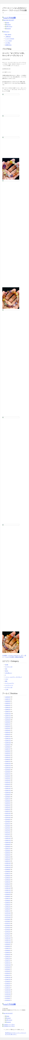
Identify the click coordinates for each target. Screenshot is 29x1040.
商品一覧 (8, 34)
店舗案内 (8, 44)
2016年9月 (7, 944)
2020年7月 (7, 848)
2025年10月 (8, 717)
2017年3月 (7, 931)
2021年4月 (7, 829)
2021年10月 (7, 817)
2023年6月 (7, 775)
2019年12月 (7, 863)
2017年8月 (7, 921)
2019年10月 (8, 867)
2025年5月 (7, 728)
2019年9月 (7, 869)
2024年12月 (8, 738)
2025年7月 (7, 724)
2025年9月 (7, 719)
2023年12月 (8, 763)
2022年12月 (7, 788)
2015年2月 (7, 973)
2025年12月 (8, 713)
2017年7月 (7, 923)
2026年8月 (7, 697)
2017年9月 (7, 919)
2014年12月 (7, 977)
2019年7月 (7, 873)
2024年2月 (7, 759)
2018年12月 (7, 888)
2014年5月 (7, 983)
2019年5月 (7, 877)
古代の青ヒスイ (8, 673)
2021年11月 (7, 815)
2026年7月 (7, 699)
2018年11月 (7, 890)
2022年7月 (7, 798)
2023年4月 (7, 780)
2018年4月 (7, 904)
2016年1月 (7, 960)
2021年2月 (7, 834)
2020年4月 (7, 854)
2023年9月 (7, 769)
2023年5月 (7, 778)
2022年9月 (7, 794)
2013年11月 (7, 992)
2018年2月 (7, 908)
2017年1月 (7, 935)
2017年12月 (7, 913)
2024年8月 (7, 746)
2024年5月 (7, 753)
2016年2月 (7, 958)
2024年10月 (8, 742)
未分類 (6, 664)
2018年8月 (7, 896)
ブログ (7, 42)
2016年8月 (7, 946)
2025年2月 (7, 734)
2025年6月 (7, 726)
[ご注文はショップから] (8, 1024)
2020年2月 (7, 859)
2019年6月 (7, 875)
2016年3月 (7, 956)
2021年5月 (7, 827)
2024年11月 (7, 740)
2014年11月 (7, 979)
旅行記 (6, 670)
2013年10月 (8, 994)
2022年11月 (7, 790)
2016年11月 (7, 940)
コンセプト (9, 38)
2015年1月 (7, 975)
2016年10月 (8, 942)
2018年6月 (7, 900)
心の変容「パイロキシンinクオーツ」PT (12, 655)
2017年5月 (7, 927)
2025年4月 (7, 730)
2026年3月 (7, 707)
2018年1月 (7, 911)
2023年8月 (7, 771)
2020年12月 (8, 838)
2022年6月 (7, 800)
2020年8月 (7, 846)
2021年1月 (7, 836)
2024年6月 (7, 751)
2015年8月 (7, 967)
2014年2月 (7, 985)
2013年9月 (7, 996)
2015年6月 (7, 969)
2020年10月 (8, 842)
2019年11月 (7, 865)
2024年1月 (7, 761)
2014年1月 (7, 987)
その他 (6, 689)
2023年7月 (7, 773)
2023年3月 (7, 782)
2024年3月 (7, 757)
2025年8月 (7, 721)
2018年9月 (7, 894)
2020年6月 (7, 850)
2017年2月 (7, 933)
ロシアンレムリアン (9, 683)
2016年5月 (7, 952)
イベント (8, 40)
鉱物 (6, 681)
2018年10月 (8, 892)
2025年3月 (7, 732)
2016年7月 (7, 948)
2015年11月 (7, 962)
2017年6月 (7, 925)
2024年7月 (7, 748)
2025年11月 (7, 715)
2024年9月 (7, 744)
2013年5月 (7, 1000)
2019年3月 (7, 881)
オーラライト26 (8, 687)
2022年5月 (7, 802)
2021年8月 (7, 821)
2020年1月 (7, 861)
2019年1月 (7, 886)
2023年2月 (7, 784)
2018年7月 (7, 898)
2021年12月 (7, 813)
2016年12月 (7, 938)
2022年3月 (7, 807)
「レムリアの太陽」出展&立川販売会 (14, 657)
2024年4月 (7, 755)
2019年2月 (7, 884)
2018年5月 (7, 902)
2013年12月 (7, 989)
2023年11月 (7, 765)
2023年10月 (8, 767)
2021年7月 (7, 823)
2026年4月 (7, 705)
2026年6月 (7, 701)
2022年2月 (7, 809)
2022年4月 (7, 805)
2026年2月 (7, 709)
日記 (6, 668)
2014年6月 (7, 981)
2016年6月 (7, 950)
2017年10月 (7, 917)
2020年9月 (7, 844)
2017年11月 (7, 915)
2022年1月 (7, 811)
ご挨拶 (8, 36)
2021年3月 (7, 832)
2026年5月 (7, 703)
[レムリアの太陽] (9, 18)
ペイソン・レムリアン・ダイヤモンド (13, 677)
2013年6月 (7, 998)
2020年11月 (7, 840)
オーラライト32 (8, 666)
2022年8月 (7, 796)
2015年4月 (7, 971)
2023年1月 (7, 786)
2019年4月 (7, 879)
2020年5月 (7, 852)
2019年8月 (7, 871)
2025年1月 (7, 736)
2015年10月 (8, 965)
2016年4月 (7, 954)
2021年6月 (7, 825)
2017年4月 (7, 929)
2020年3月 (7, 856)
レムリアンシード (9, 685)
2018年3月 (7, 906)
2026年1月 (7, 711)
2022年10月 (8, 792)
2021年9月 (7, 819)
